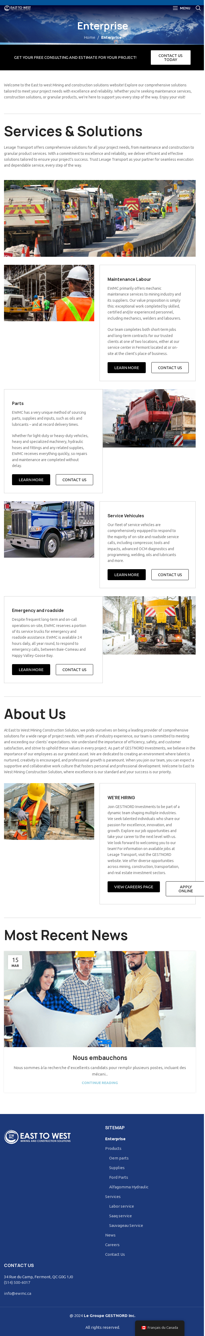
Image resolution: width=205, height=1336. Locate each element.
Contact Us (115, 1254)
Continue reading (100, 1083)
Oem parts (119, 1158)
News (110, 1235)
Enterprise (115, 1138)
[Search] (198, 8)
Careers (112, 1244)
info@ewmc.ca (17, 1293)
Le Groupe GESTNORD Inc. (109, 1315)
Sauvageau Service (126, 1225)
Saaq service (120, 1215)
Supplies (117, 1167)
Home (89, 37)
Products (113, 1148)
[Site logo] (17, 7)
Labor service (121, 1206)
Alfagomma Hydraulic (128, 1187)
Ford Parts (118, 1177)
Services (113, 1196)
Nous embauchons (100, 1058)
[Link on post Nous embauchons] (100, 999)
